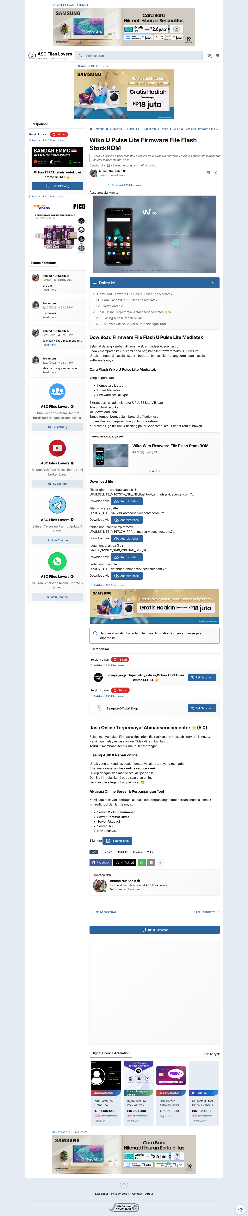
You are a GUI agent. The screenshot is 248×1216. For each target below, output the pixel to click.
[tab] (150, 471)
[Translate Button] (210, 56)
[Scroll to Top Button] (124, 1184)
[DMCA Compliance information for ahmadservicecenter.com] (124, 1211)
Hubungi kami (120, 840)
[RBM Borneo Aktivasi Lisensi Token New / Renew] (171, 1075)
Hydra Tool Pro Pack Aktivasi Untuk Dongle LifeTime (136, 1103)
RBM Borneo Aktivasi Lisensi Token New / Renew (169, 1103)
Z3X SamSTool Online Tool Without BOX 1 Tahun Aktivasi (103, 1103)
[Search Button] (80, 56)
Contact (137, 1193)
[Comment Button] (208, 173)
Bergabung (60, 427)
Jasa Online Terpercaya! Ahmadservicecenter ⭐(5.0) (136, 312)
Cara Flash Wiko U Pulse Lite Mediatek (129, 300)
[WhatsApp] (142, 862)
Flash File (122, 852)
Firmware (107, 852)
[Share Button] (216, 173)
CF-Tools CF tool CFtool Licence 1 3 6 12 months (203, 1103)
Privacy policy (120, 1193)
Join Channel (60, 540)
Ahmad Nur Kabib (110, 171)
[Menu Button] (217, 56)
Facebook (134, 889)
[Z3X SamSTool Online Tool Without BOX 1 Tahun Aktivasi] (106, 1075)
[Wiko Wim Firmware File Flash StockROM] (110, 455)
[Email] (151, 862)
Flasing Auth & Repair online (123, 318)
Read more (49, 289)
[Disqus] (154, 991)
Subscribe (60, 483)
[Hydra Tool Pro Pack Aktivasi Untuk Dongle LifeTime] (138, 1075)
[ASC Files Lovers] (32, 55)
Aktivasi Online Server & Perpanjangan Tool (135, 324)
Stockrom (137, 852)
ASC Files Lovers (78, 4)
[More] (160, 862)
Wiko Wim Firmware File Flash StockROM (170, 445)
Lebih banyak (211, 1054)
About (149, 1193)
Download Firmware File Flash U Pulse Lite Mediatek (134, 294)
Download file (113, 306)
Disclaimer (101, 1193)
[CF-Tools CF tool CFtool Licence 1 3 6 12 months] (203, 1075)
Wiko (150, 852)
